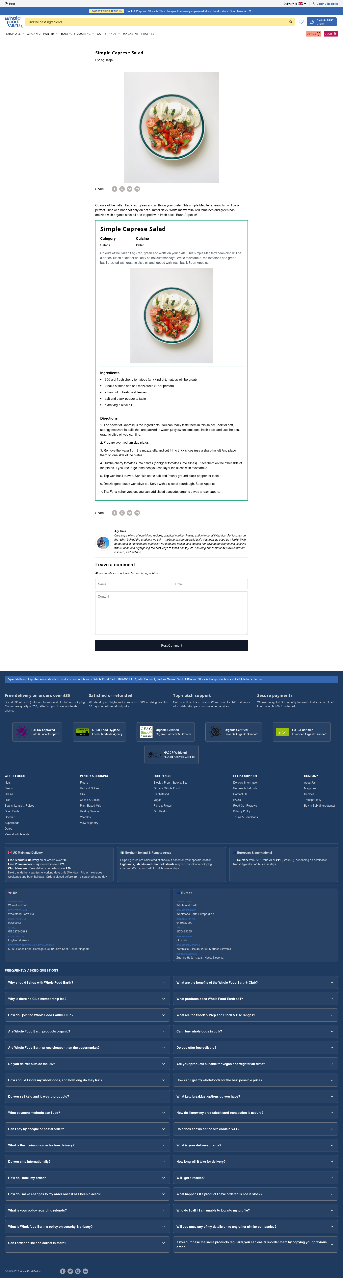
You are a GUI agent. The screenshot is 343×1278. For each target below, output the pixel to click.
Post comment (171, 645)
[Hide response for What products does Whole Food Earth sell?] (332, 999)
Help (12, 4)
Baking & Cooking (76, 34)
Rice (7, 800)
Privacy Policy (242, 811)
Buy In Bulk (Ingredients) (319, 805)
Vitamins (85, 817)
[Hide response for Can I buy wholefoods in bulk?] (332, 1031)
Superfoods (12, 823)
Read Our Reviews (245, 805)
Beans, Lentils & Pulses (19, 805)
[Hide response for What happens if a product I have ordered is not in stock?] (332, 1194)
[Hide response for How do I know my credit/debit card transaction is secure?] (332, 1112)
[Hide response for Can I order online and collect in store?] (164, 1243)
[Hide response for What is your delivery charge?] (332, 1145)
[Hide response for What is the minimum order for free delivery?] (164, 1145)
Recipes (148, 34)
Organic (34, 34)
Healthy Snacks (89, 811)
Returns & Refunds (245, 788)
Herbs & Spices (89, 788)
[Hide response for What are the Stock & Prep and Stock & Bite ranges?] (332, 1015)
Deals (312, 34)
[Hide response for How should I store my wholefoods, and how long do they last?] (164, 1080)
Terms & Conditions (245, 817)
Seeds (9, 788)
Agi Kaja (107, 60)
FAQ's (237, 800)
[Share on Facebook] (114, 189)
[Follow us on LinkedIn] (85, 1271)
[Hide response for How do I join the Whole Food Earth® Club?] (164, 1015)
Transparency (312, 800)
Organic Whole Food (167, 788)
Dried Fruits (12, 811)
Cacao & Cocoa (90, 800)
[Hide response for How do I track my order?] (164, 1178)
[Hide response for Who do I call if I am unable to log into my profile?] (332, 1210)
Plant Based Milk (90, 805)
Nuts (8, 782)
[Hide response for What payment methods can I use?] (164, 1112)
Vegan (158, 800)
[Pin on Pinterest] (122, 189)
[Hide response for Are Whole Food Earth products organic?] (164, 1031)
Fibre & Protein (163, 805)
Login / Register (327, 4)
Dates (8, 828)
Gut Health (160, 811)
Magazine (131, 34)
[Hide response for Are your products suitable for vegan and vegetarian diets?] (332, 1064)
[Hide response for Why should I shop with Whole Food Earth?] (164, 982)
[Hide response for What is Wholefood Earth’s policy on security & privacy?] (164, 1226)
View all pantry (89, 823)
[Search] (291, 22)
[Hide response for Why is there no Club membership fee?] (164, 999)
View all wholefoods (17, 834)
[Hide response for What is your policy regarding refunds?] (164, 1210)
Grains (9, 794)
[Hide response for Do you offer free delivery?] (332, 1047)
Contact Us (240, 794)
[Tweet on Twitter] (129, 189)
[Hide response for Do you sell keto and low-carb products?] (164, 1096)
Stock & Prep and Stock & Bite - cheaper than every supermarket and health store (167, 11)
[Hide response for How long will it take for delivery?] (332, 1161)
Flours (84, 782)
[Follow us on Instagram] (78, 1271)
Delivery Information (245, 782)
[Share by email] (137, 189)
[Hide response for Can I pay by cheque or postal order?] (164, 1129)
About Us (310, 782)
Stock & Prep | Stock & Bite (170, 782)
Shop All (13, 34)
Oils (82, 794)
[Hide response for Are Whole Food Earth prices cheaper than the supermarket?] (164, 1047)
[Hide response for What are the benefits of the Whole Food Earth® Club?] (332, 982)
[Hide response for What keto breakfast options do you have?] (332, 1096)
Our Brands (107, 34)
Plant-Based (161, 794)
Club (328, 34)
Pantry (49, 34)
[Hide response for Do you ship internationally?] (164, 1161)
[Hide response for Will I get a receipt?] (332, 1178)
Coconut (10, 817)
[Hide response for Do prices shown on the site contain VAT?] (332, 1129)
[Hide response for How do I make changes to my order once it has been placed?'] (164, 1194)
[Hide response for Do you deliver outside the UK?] (164, 1064)
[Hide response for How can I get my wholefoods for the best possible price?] (332, 1080)
